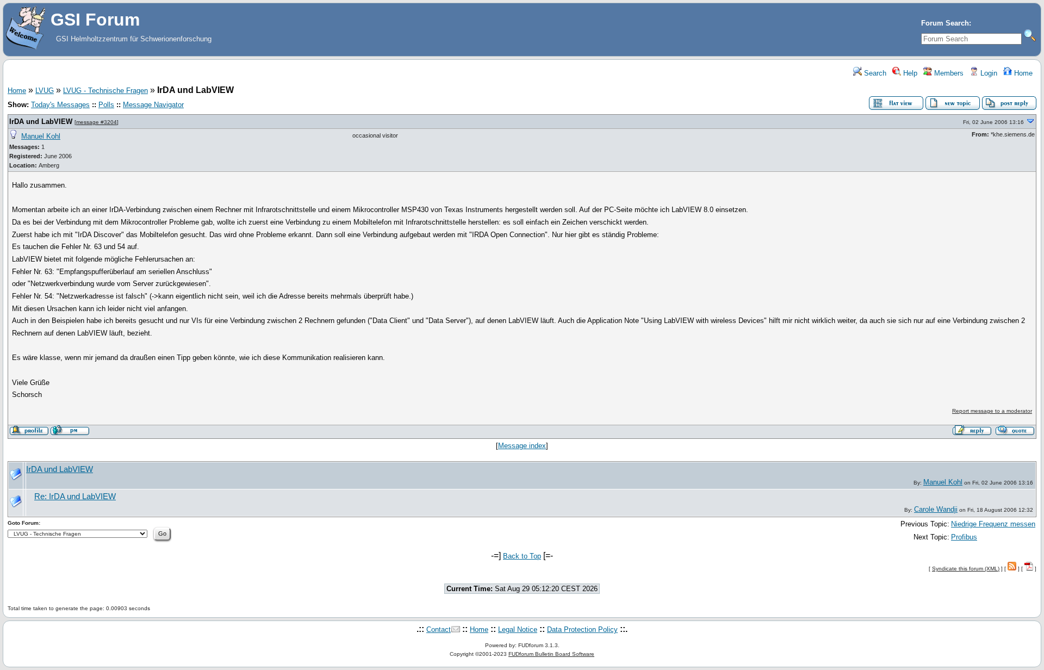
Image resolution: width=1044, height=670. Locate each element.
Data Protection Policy (582, 629)
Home (1022, 73)
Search (874, 73)
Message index (522, 446)
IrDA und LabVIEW (40, 121)
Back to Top (522, 556)
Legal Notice (517, 629)
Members (948, 73)
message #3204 (96, 122)
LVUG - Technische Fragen (105, 90)
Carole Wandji (936, 509)
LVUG (44, 90)
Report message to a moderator (992, 411)
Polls (106, 105)
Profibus (964, 537)
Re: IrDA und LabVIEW (75, 496)
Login (987, 73)
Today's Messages (60, 105)
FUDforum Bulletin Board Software (551, 654)
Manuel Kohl (40, 136)
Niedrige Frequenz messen (993, 524)
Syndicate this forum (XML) (965, 569)
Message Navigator (153, 105)
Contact (438, 629)
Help (909, 73)
